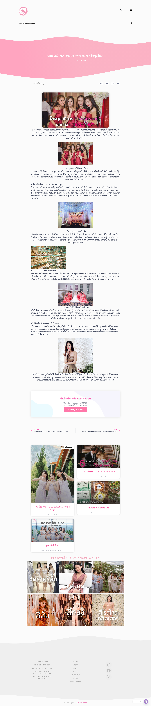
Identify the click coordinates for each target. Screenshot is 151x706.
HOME (75, 662)
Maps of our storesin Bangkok (42, 677)
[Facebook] (109, 671)
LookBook (75, 675)
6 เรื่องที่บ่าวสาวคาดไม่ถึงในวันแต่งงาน (98, 472)
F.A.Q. (75, 672)
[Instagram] (109, 677)
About (75, 665)
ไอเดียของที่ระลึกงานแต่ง (98, 508)
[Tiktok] (109, 664)
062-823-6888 (42, 662)
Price (75, 668)
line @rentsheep (42, 665)
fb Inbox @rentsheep (42, 668)
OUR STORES (75, 681)
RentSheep (82, 703)
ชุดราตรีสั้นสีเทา (53, 545)
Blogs (75, 678)
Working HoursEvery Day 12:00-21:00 (42, 672)
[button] (121, 10)
